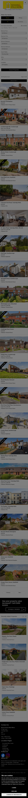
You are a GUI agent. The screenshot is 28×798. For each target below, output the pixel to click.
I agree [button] (14, 787)
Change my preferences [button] (14, 794)
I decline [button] (14, 791)
